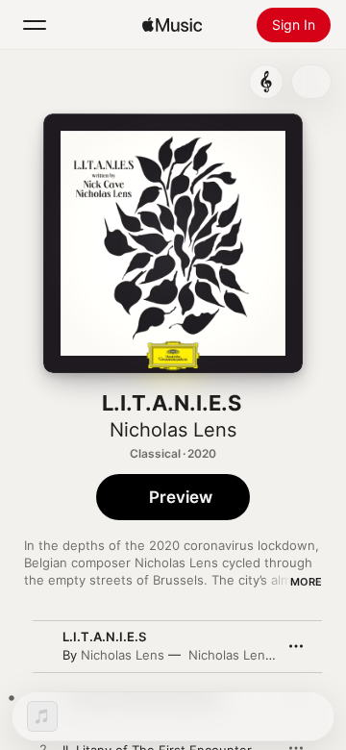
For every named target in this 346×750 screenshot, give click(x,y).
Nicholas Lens (173, 429)
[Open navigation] (34, 25)
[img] (172, 25)
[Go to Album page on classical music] (266, 81)
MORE (306, 581)
